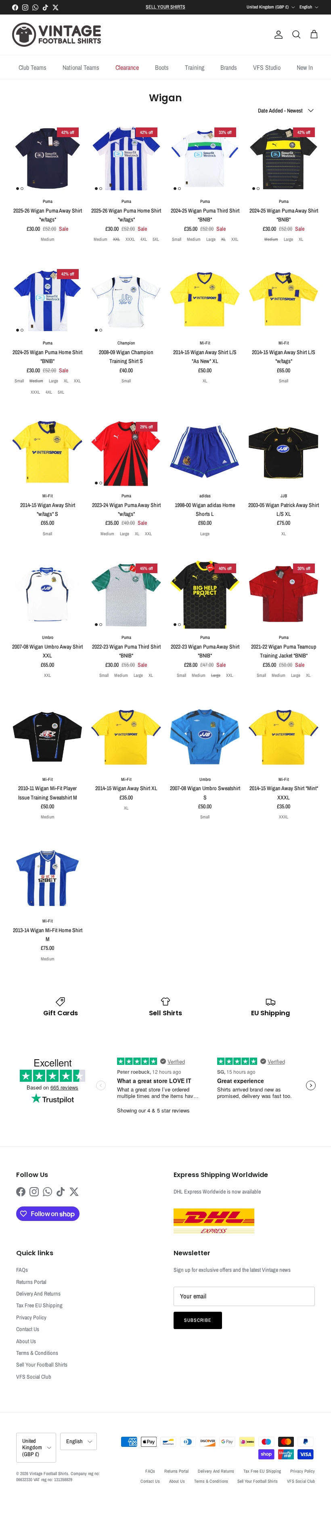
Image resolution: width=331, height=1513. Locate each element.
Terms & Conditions (37, 1352)
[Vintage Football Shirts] (56, 35)
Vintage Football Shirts (48, 1473)
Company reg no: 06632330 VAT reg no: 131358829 (58, 1476)
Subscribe (198, 1320)
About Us (26, 1341)
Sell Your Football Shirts (41, 1364)
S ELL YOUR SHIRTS (165, 7)
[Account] (276, 35)
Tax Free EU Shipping (39, 1305)
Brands (228, 67)
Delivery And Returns (38, 1293)
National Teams (81, 67)
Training (194, 67)
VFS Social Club (33, 1376)
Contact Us (27, 1329)
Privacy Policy (31, 1317)
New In (305, 67)
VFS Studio (267, 67)
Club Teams (32, 67)
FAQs (22, 1269)
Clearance (127, 67)
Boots (162, 67)
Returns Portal (31, 1282)
